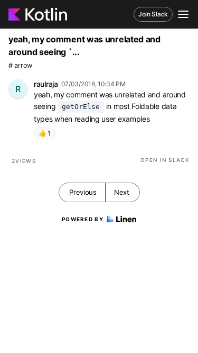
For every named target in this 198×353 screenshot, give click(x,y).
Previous (83, 192)
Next (121, 192)
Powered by (82, 219)
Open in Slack (165, 160)
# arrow (20, 65)
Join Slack (153, 14)
